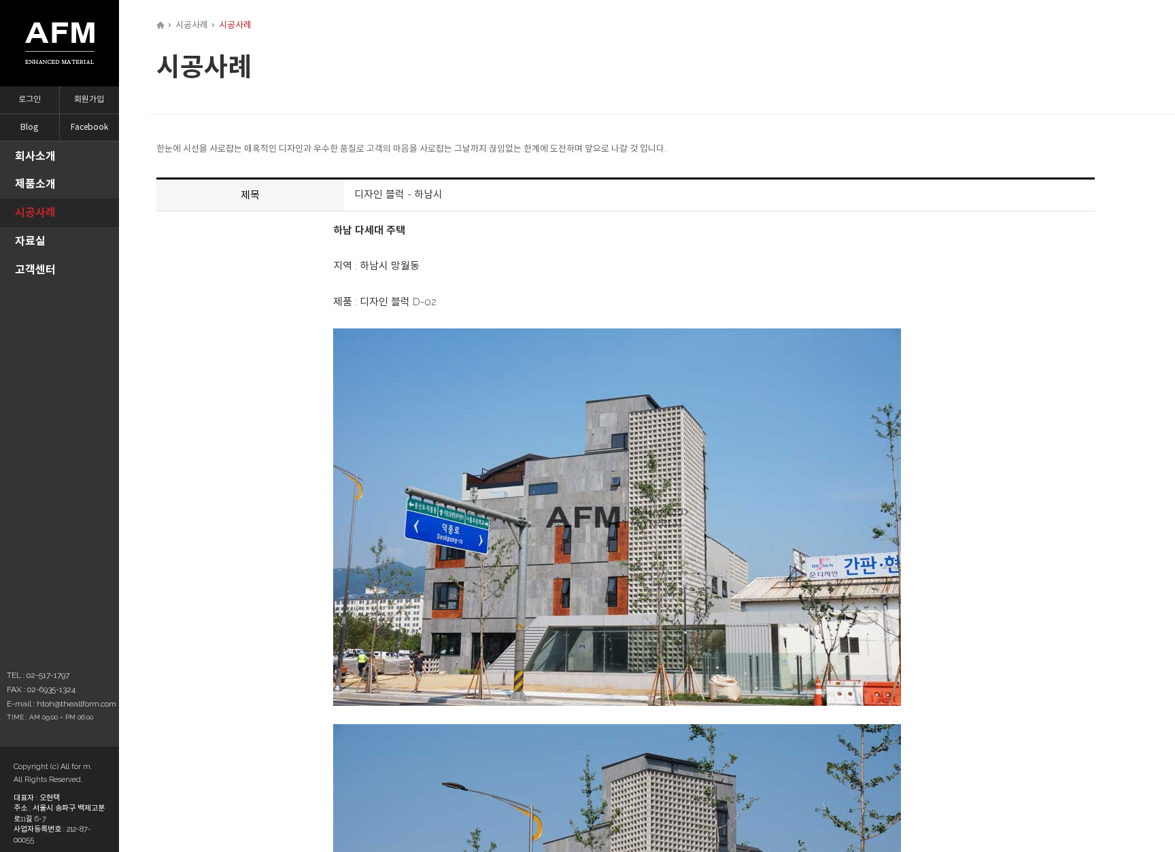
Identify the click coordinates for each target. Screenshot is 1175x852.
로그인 (29, 99)
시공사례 (35, 212)
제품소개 (35, 183)
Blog (29, 127)
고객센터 (35, 269)
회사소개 (35, 156)
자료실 (30, 241)
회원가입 (89, 99)
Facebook (89, 127)
